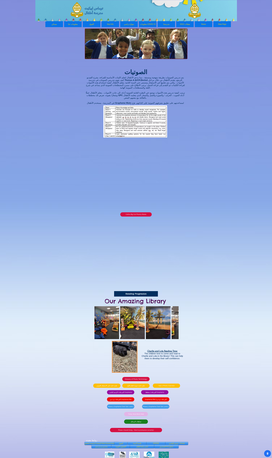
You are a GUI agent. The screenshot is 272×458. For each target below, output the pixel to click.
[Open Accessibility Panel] (267, 453)
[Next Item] (175, 323)
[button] (73, 24)
